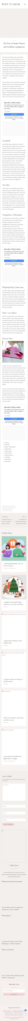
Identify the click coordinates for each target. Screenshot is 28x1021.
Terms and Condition (19, 1011)
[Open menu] (25, 4)
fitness (4, 506)
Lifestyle (14, 40)
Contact (20, 1014)
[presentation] (14, 548)
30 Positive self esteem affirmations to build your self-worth (21, 520)
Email (4, 813)
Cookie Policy (9, 1012)
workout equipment (7, 509)
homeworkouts (11, 506)
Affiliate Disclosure (11, 1014)
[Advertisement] (14, 23)
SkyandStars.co (14, 1018)
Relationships (11, 568)
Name (5, 806)
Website (5, 819)
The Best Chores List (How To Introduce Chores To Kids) (7, 520)
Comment (5, 784)
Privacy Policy (7, 1011)
